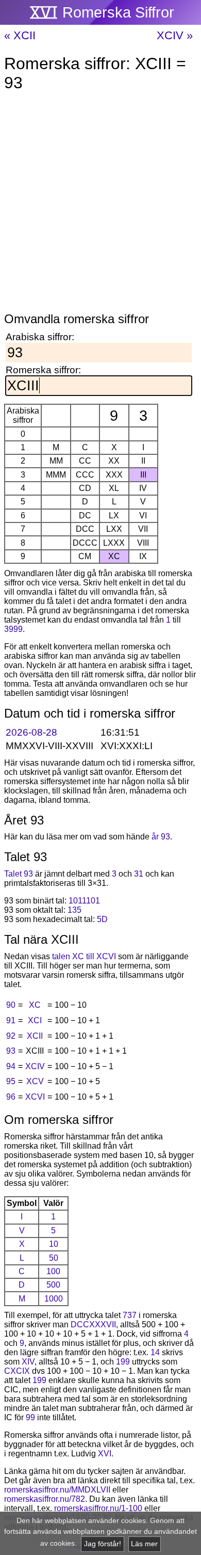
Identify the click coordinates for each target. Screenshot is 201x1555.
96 (10, 1096)
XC (35, 1005)
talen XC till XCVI (84, 956)
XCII (35, 1036)
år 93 (161, 836)
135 (74, 910)
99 (30, 1417)
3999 (13, 629)
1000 (53, 1298)
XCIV (35, 1066)
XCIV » (175, 35)
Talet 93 (18, 873)
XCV (35, 1081)
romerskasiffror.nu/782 (44, 1499)
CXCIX (17, 1371)
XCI (35, 1020)
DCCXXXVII (93, 1324)
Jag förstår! (102, 1544)
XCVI (35, 1096)
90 (10, 1005)
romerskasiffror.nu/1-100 (98, 1508)
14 (155, 1352)
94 (10, 1066)
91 (10, 1020)
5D (102, 919)
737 (130, 1315)
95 (10, 1081)
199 (123, 1361)
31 (138, 873)
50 (53, 1257)
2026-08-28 (31, 732)
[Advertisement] (100, 204)
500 (53, 1284)
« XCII (20, 35)
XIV (28, 1361)
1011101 (84, 900)
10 (53, 1244)
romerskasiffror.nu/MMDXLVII (57, 1489)
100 (53, 1271)
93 (10, 1050)
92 (10, 1036)
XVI (104, 1453)
